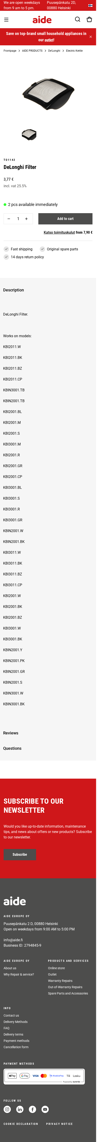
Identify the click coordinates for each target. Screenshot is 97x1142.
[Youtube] (45, 1109)
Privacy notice (59, 1124)
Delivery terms (13, 1034)
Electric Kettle (74, 50)
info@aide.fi (13, 940)
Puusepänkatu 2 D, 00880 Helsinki (31, 924)
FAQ (6, 1028)
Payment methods (16, 1041)
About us (10, 968)
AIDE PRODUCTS (32, 50)
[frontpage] (44, 900)
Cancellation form (16, 1047)
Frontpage (10, 50)
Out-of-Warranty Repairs (65, 987)
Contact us (11, 1015)
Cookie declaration (21, 1124)
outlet (48, 40)
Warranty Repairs (60, 981)
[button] (47, 290)
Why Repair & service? (19, 974)
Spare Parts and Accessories (68, 993)
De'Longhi (54, 50)
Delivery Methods (16, 1022)
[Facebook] (32, 1109)
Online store (56, 968)
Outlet (52, 974)
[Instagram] (7, 1109)
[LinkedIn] (19, 1109)
